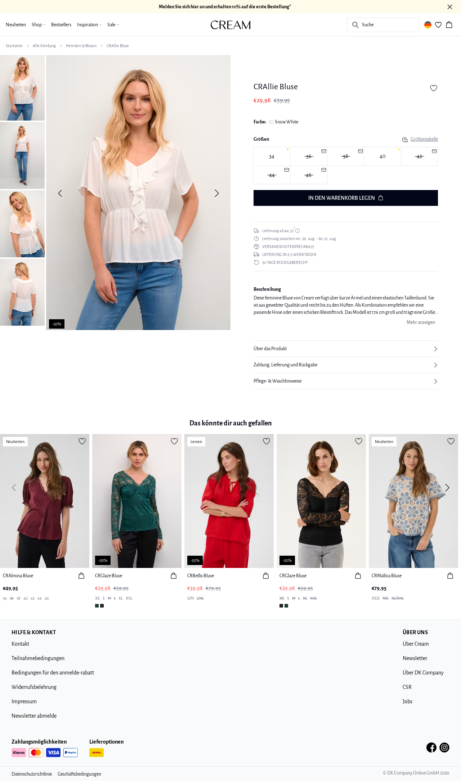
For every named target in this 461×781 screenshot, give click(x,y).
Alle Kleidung (44, 46)
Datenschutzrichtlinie (32, 774)
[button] (346, 348)
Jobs (407, 701)
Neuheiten (16, 24)
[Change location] (428, 25)
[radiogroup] (346, 165)
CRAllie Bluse (118, 46)
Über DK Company (423, 673)
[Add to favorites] (433, 88)
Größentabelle (424, 139)
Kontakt (20, 644)
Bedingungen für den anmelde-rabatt (53, 673)
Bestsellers (61, 24)
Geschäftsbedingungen (79, 774)
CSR (407, 687)
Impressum (24, 701)
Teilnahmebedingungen (38, 658)
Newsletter (415, 658)
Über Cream (416, 644)
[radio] (272, 156)
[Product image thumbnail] (22, 87)
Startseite (14, 46)
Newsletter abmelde (34, 716)
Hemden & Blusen (81, 46)
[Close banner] (449, 6)
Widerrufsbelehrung (34, 687)
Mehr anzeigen (421, 322)
